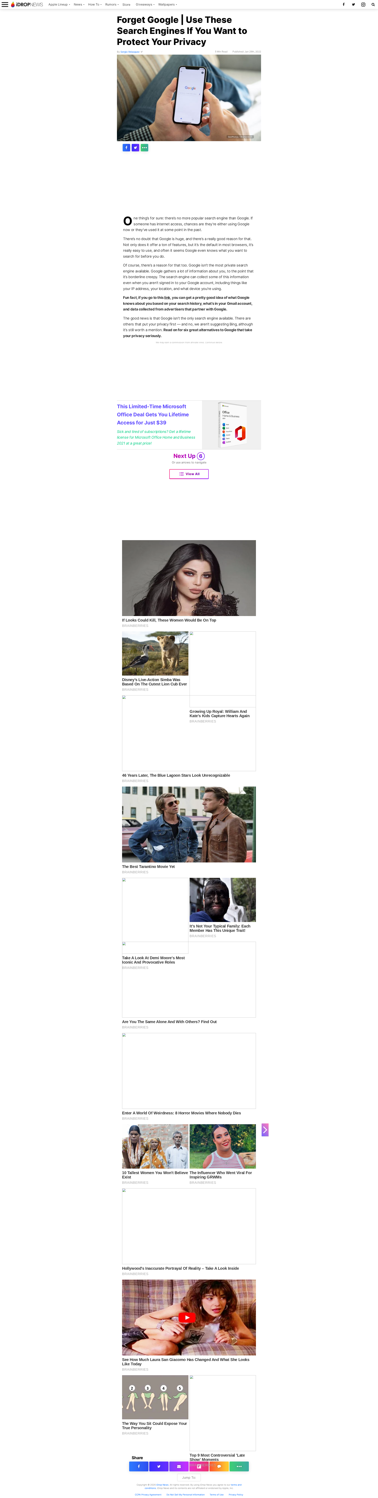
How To (93, 4)
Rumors (110, 4)
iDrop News (162, 1484)
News (78, 4)
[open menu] (5, 4)
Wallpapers (166, 4)
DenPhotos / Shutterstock (240, 137)
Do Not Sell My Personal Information (186, 1494)
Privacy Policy (236, 1494)
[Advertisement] (189, 186)
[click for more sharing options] (144, 147)
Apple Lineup (58, 4)
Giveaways (144, 4)
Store (126, 5)
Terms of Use (217, 1494)
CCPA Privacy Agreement (148, 1494)
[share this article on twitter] (135, 147)
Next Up (188, 455)
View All (192, 474)
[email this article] (179, 1466)
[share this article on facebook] (126, 147)
